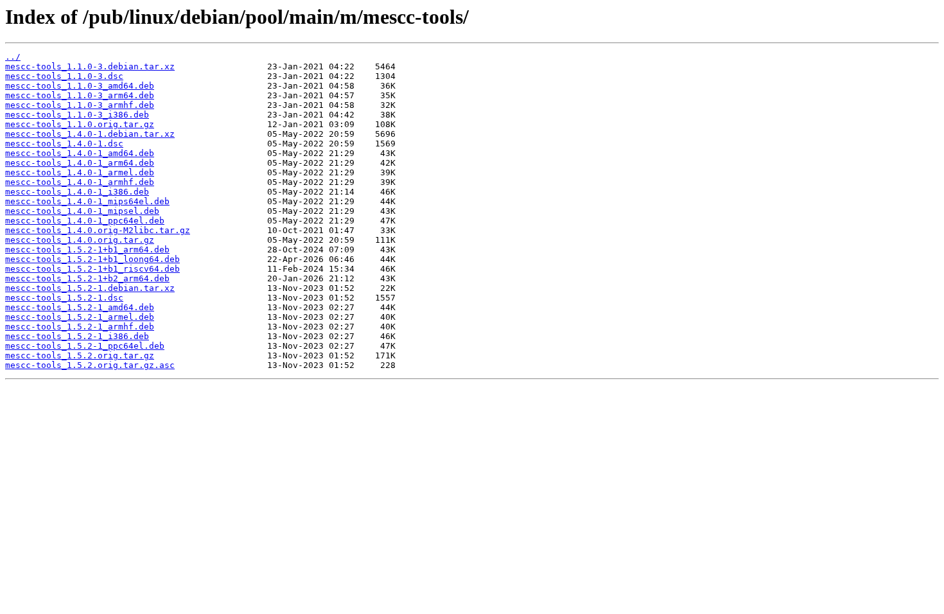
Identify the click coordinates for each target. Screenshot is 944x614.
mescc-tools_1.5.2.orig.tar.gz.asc (90, 365)
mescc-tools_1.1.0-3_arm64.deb (79, 95)
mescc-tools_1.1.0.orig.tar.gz (79, 124)
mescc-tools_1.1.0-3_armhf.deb (79, 105)
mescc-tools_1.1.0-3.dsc (64, 76)
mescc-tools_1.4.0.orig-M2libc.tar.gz (97, 230)
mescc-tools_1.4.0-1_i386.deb (77, 192)
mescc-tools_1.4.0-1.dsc (64, 143)
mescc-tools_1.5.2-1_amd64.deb (79, 307)
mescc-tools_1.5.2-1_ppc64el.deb (84, 346)
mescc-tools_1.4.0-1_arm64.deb (79, 163)
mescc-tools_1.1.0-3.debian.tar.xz (90, 66)
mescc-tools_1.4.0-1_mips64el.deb (87, 201)
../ (13, 57)
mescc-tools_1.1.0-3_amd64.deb (79, 86)
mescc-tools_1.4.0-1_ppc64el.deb (84, 220)
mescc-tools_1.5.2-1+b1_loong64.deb (92, 259)
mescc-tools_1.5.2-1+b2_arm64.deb (87, 278)
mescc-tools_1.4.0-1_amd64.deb (79, 153)
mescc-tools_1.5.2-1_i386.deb (77, 336)
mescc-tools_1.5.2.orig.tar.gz (79, 355)
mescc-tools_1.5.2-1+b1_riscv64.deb (92, 269)
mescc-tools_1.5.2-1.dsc (64, 298)
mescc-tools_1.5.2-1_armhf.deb (79, 326)
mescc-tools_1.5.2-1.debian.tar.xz (90, 288)
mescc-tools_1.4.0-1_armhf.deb (79, 182)
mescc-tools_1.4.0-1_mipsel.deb (82, 211)
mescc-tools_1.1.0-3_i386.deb (77, 114)
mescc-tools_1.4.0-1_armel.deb (79, 172)
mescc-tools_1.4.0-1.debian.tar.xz (90, 134)
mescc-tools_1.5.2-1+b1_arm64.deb (87, 249)
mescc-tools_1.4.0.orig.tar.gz (79, 240)
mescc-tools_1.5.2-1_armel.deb (79, 317)
